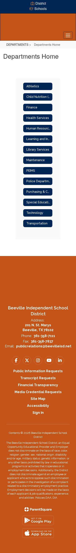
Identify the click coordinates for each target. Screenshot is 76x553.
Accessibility (38, 406)
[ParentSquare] (38, 509)
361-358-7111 (44, 336)
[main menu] (68, 35)
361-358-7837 (42, 341)
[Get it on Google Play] (38, 520)
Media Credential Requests (38, 392)
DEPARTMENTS (17, 44)
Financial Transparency (38, 385)
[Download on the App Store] (38, 533)
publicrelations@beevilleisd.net (43, 346)
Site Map (38, 399)
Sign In (38, 413)
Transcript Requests (38, 378)
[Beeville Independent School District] (38, 24)
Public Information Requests (38, 371)
